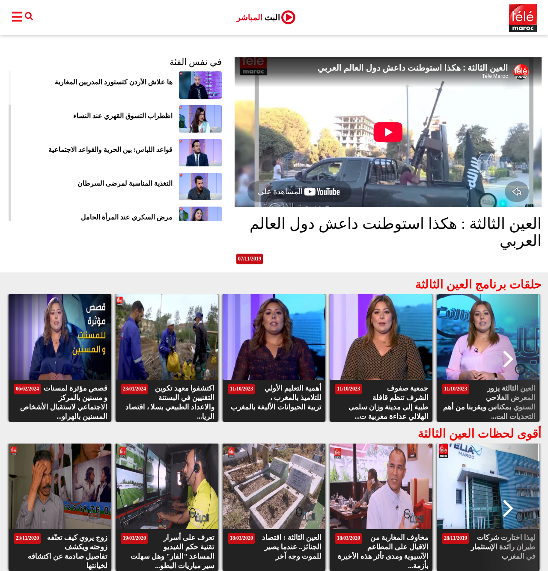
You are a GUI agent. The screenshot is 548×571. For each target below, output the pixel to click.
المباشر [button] (258, 17)
